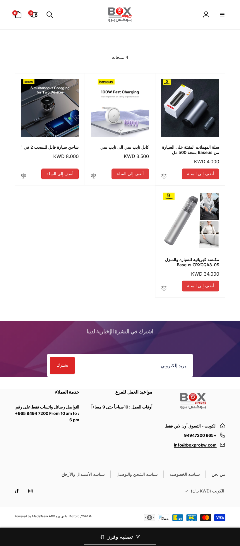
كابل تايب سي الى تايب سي (124, 147)
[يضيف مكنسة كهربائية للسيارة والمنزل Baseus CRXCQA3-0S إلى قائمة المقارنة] (164, 288)
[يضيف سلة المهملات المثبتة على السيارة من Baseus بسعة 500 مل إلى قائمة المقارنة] (164, 176)
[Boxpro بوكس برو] (193, 411)
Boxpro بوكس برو (67, 516)
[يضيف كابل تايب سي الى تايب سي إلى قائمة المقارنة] (93, 176)
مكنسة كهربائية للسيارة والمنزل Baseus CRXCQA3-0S (192, 262)
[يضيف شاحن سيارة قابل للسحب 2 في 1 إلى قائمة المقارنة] (23, 176)
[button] (221, 14)
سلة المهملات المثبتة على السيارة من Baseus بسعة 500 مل (190, 150)
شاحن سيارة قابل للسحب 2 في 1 (50, 147)
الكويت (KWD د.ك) (207, 490)
